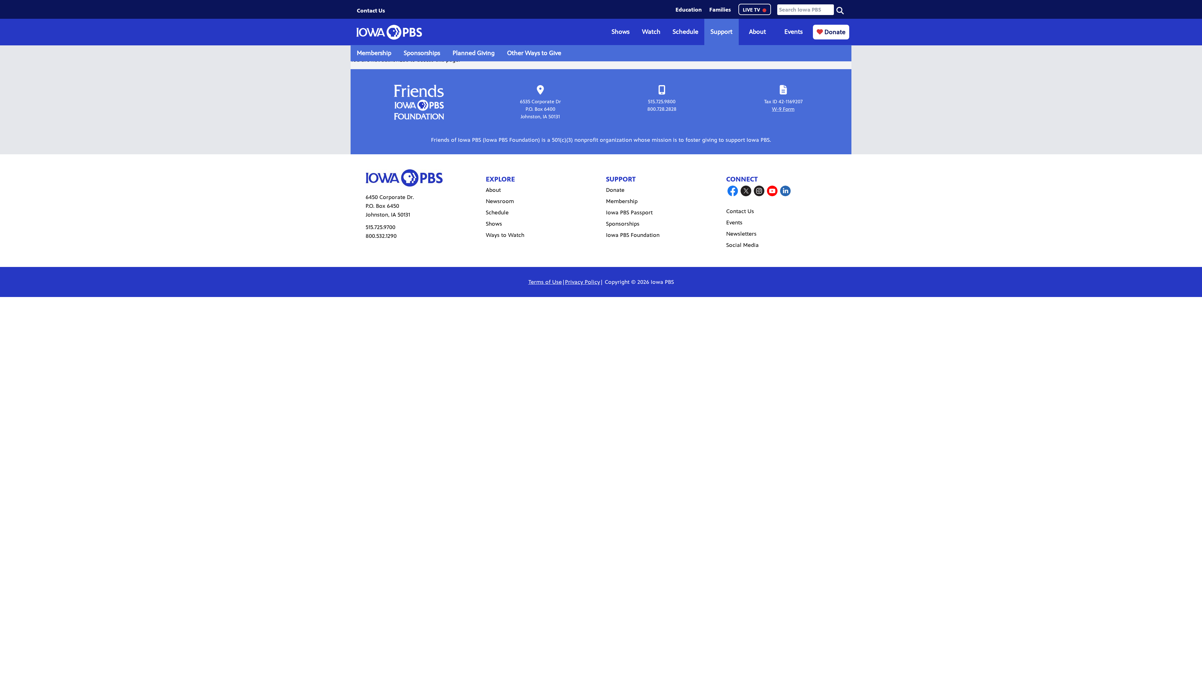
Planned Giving (474, 53)
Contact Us (371, 10)
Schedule (685, 31)
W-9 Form (783, 109)
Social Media (742, 245)
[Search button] (840, 10)
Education (688, 9)
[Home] (389, 32)
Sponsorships (422, 53)
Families (720, 9)
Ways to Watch (505, 235)
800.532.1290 (381, 236)
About (757, 31)
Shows (620, 31)
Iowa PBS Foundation (633, 235)
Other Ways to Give (534, 53)
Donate (834, 32)
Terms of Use (545, 282)
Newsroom (500, 201)
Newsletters (741, 233)
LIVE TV (752, 10)
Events (793, 31)
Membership (374, 53)
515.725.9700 (380, 227)
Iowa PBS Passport (629, 212)
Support (721, 31)
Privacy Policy (582, 282)
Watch (651, 31)
